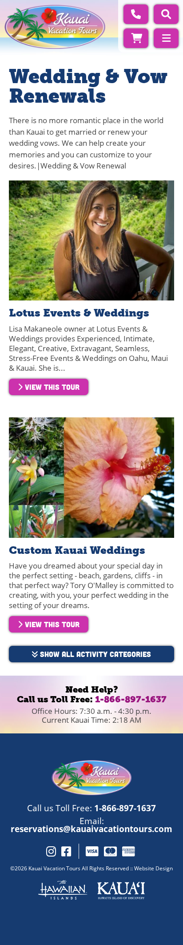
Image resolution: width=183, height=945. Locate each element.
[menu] (166, 38)
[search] (166, 14)
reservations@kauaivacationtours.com (91, 828)
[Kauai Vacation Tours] (54, 27)
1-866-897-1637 (131, 699)
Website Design (153, 868)
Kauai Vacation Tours (54, 868)
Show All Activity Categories (94, 653)
